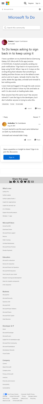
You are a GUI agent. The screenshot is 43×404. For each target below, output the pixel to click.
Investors (5, 377)
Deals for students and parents (11, 281)
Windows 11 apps (7, 216)
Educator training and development (12, 278)
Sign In (38, 3)
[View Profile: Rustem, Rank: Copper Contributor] (4, 42)
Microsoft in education (9, 260)
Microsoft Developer (8, 332)
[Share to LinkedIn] (10, 181)
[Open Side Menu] (3, 3)
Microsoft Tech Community (10, 343)
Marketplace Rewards (8, 350)
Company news (7, 370)
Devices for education (8, 264)
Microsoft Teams (7, 312)
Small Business (7, 319)
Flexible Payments (7, 250)
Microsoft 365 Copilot (8, 315)
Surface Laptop (7, 195)
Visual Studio (6, 353)
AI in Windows (6, 209)
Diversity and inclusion (9, 381)
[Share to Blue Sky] (25, 181)
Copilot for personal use (9, 205)
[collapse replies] (21, 121)
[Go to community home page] (7, 3)
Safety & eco (24, 398)
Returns (5, 236)
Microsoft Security (7, 298)
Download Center (7, 229)
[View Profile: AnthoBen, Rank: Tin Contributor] (4, 124)
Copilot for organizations (9, 202)
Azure (4, 329)
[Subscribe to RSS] (29, 181)
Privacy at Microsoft (8, 374)
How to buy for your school (10, 274)
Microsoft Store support (9, 233)
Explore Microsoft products (10, 212)
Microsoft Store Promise (9, 247)
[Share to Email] (32, 181)
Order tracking (6, 240)
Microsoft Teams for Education (11, 267)
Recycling (32, 398)
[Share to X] (18, 181)
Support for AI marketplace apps (11, 339)
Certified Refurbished (8, 243)
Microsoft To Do (8, 9)
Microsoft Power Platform (9, 308)
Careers (5, 363)
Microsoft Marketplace (9, 346)
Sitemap (5, 396)
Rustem (11, 41)
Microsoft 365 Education (9, 271)
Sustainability (6, 388)
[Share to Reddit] (21, 181)
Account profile (7, 226)
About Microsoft (7, 367)
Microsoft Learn (7, 336)
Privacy (24, 396)
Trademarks (15, 398)
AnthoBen (11, 123)
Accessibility (6, 384)
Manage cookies (32, 396)
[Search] (25, 3)
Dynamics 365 (6, 301)
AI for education (7, 285)
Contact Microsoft (14, 396)
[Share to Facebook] (14, 181)
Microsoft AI (6, 295)
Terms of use (6, 398)
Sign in (11, 157)
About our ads (6, 400)
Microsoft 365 (6, 305)
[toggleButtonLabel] (39, 9)
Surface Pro (6, 191)
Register (31, 3)
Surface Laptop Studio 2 (9, 198)
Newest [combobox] (36, 117)
